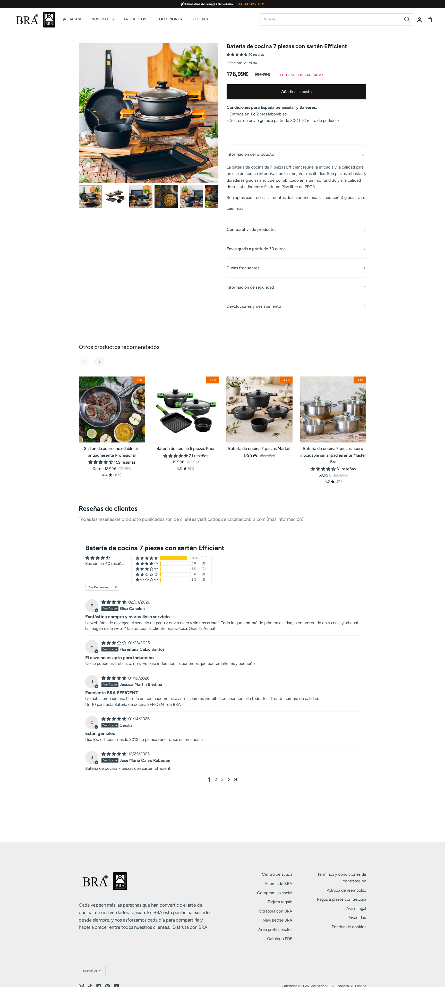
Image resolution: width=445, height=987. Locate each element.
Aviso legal (356, 908)
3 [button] (222, 779)
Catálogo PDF (279, 938)
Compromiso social (274, 892)
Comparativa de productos (251, 229)
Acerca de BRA (278, 883)
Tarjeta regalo (280, 901)
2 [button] (216, 779)
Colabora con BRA (275, 911)
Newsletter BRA (277, 920)
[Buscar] (407, 19)
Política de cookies (349, 926)
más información (285, 519)
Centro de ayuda (277, 874)
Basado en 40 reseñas (105, 563)
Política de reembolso (346, 890)
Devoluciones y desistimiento (254, 306)
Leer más (235, 208)
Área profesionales (275, 929)
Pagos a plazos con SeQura (341, 899)
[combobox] (330, 19)
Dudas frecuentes (243, 267)
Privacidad (356, 917)
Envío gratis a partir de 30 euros (256, 248)
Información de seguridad (250, 287)
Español (90, 970)
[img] (114, 602)
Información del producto (250, 154)
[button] (237, 54)
